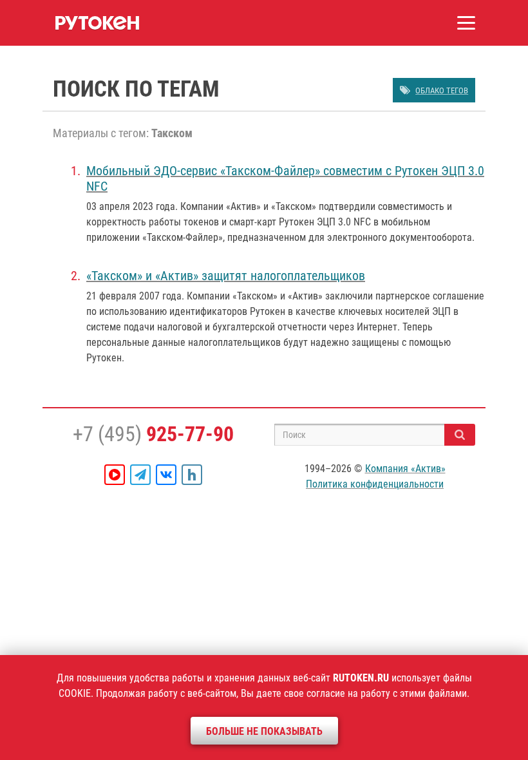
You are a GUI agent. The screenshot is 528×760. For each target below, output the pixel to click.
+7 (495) (153, 434)
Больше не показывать (264, 731)
